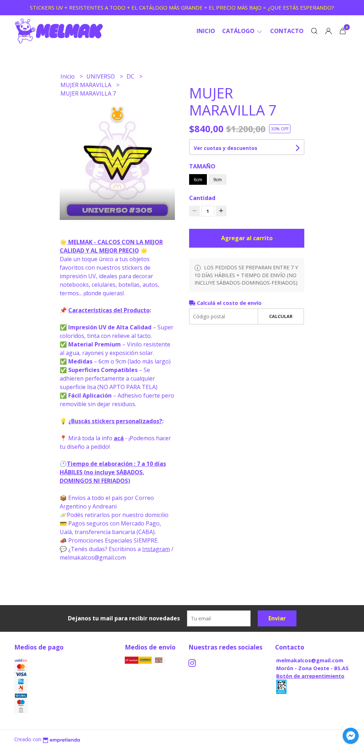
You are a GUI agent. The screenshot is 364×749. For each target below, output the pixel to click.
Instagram (156, 549)
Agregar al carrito (247, 238)
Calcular (281, 316)
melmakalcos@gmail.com (309, 660)
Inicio (206, 31)
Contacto (287, 31)
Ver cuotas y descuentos (225, 148)
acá (119, 438)
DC (131, 76)
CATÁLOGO (239, 31)
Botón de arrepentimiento (310, 676)
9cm (217, 179)
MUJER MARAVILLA (86, 85)
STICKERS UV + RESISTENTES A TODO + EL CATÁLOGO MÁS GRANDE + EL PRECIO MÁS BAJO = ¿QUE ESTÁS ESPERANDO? (182, 7)
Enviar (277, 618)
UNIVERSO (101, 76)
